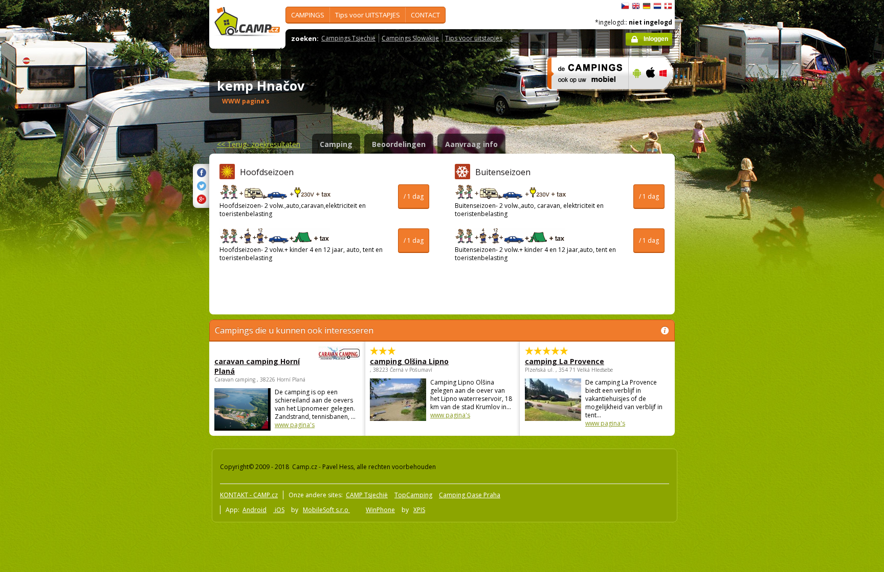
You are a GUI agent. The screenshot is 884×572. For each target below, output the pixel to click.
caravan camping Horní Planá (257, 366)
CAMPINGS (307, 14)
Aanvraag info (471, 144)
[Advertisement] (717, 307)
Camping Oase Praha (469, 495)
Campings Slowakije (410, 38)
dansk (668, 6)
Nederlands (657, 6)
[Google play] (635, 95)
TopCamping (413, 495)
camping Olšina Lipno (409, 361)
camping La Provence (564, 361)
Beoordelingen (399, 144)
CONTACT (425, 14)
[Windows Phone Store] (669, 95)
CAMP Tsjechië (367, 495)
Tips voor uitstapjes (473, 38)
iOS (278, 509)
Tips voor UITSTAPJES (367, 14)
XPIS (419, 509)
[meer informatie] (583, 95)
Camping (336, 144)
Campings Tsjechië (348, 38)
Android (254, 509)
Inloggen (656, 39)
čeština (625, 6)
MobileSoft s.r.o (326, 509)
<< (258, 144)
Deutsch (647, 6)
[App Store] (650, 95)
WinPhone (380, 509)
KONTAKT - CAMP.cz (249, 495)
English (636, 6)
